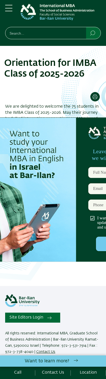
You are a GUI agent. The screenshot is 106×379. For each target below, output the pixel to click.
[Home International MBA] (61, 14)
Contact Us (45, 352)
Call (17, 373)
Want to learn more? (47, 361)
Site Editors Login (26, 317)
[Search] (93, 32)
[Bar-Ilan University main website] (22, 306)
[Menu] (8, 10)
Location (88, 373)
